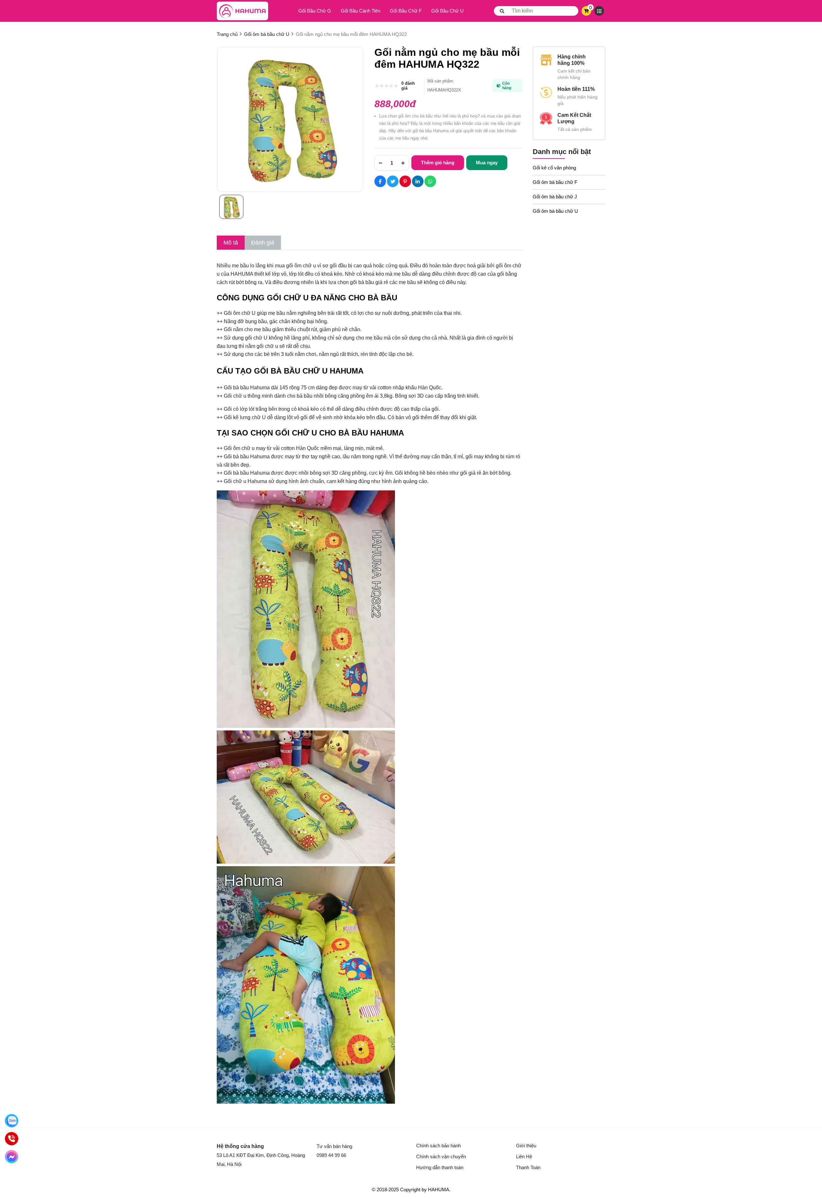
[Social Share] (380, 181)
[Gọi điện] (11, 1138)
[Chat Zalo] (11, 1120)
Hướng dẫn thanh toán (439, 1167)
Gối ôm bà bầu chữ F (555, 182)
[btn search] (502, 10)
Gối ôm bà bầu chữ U (555, 211)
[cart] (586, 11)
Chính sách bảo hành (438, 1145)
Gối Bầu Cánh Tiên (360, 10)
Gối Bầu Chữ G (314, 10)
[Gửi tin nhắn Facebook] (11, 1156)
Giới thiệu (526, 1145)
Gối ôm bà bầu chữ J (555, 196)
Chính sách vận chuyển (441, 1156)
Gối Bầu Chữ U (447, 10)
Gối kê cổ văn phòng (554, 167)
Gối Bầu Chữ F (406, 10)
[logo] (242, 11)
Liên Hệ (524, 1156)
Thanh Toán (528, 1167)
